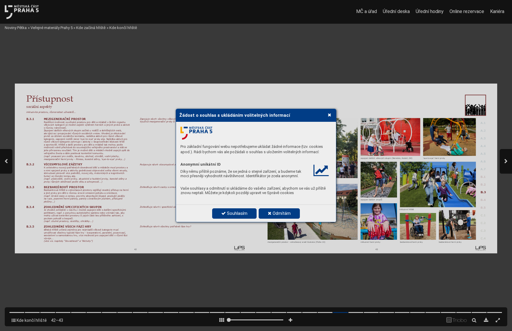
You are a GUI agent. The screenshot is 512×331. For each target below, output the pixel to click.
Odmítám (281, 213)
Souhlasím (236, 213)
